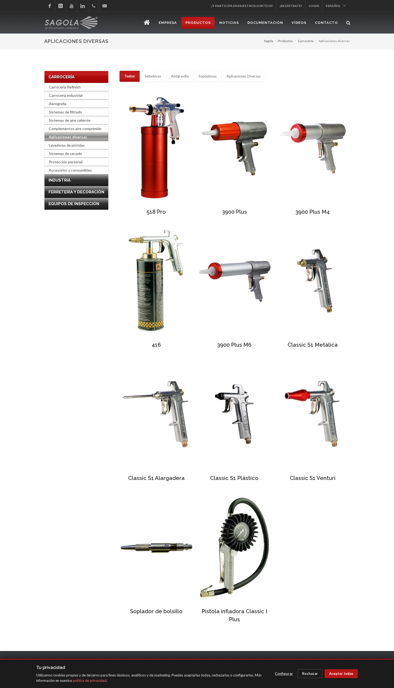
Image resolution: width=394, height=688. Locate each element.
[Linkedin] (82, 6)
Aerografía (57, 103)
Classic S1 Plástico (234, 478)
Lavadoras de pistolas (67, 145)
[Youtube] (71, 6)
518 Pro (156, 212)
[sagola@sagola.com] (104, 6)
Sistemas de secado (65, 153)
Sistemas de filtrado (65, 112)
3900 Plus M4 (312, 212)
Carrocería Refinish (65, 87)
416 (156, 345)
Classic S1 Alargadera (156, 478)
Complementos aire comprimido (75, 128)
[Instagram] (60, 6)
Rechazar (310, 673)
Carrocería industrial (66, 95)
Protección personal (66, 162)
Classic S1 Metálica (313, 345)
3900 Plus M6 (234, 345)
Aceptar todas (341, 673)
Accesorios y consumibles (70, 170)
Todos (129, 76)
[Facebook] (49, 6)
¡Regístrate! (291, 6)
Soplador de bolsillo (156, 611)
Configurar (284, 673)
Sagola (268, 41)
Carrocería (305, 41)
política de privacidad (89, 680)
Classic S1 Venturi (313, 478)
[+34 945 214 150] (93, 6)
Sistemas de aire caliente (69, 120)
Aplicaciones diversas (68, 137)
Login (314, 6)
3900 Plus (234, 212)
